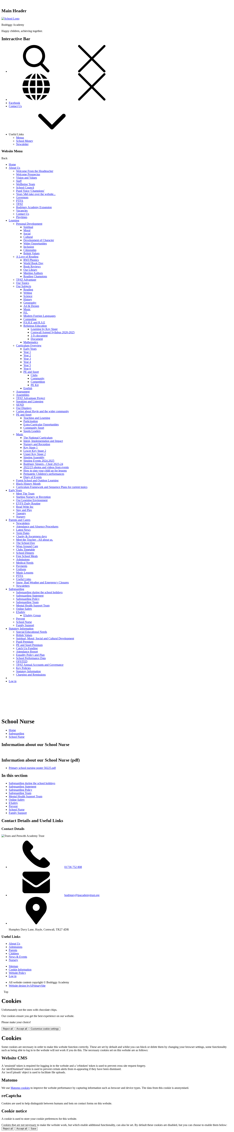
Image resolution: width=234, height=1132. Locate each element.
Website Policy (17, 972)
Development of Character (38, 240)
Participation (30, 421)
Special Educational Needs (31, 631)
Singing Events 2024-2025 (38, 460)
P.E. (25, 312)
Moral (26, 230)
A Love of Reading (27, 256)
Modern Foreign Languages (39, 315)
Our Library (30, 269)
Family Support (25, 625)
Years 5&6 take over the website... (36, 194)
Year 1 (27, 352)
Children (14, 953)
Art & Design (31, 306)
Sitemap (13, 966)
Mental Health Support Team (33, 605)
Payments (21, 566)
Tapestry (21, 513)
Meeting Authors (33, 273)
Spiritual (28, 227)
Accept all (21, 1028)
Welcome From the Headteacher (34, 171)
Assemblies (22, 394)
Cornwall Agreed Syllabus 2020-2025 (53, 332)
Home (12, 164)
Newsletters (23, 523)
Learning (14, 220)
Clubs (34, 375)
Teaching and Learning (36, 417)
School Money (24, 140)
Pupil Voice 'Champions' (30, 190)
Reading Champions (35, 276)
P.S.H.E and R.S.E (34, 322)
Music (27, 309)
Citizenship (29, 250)
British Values (31, 253)
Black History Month (28, 483)
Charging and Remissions (31, 674)
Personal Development (29, 223)
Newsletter (22, 144)
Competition (38, 381)
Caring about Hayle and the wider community (42, 411)
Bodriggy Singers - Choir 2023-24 (43, 464)
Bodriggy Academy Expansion (34, 207)
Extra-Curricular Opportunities (41, 424)
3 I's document (39, 335)
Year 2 (27, 355)
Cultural (28, 236)
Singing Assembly (33, 457)
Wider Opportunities (35, 243)
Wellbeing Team (25, 184)
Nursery (20, 516)
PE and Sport (31, 371)
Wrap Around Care (27, 546)
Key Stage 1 (30, 447)
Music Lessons (24, 572)
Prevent (20, 618)
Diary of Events (32, 477)
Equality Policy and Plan (30, 654)
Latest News (23, 529)
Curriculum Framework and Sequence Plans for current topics (51, 487)
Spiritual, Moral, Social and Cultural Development (45, 638)
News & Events (18, 956)
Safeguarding (16, 589)
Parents (13, 950)
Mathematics (30, 342)
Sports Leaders (32, 431)
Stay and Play (24, 510)
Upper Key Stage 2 (34, 454)
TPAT (19, 204)
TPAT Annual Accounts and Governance (39, 664)
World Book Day (33, 263)
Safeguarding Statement (30, 595)
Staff (19, 180)
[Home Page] (10, 18)
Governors (22, 197)
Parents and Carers (19, 519)
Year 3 (27, 358)
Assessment (23, 391)
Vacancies (22, 210)
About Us (14, 167)
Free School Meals (27, 556)
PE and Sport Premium (29, 645)
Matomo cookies (20, 1087)
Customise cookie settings (45, 1028)
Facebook (14, 102)
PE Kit (35, 385)
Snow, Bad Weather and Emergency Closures (42, 582)
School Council (25, 187)
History (27, 299)
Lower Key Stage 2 (34, 450)
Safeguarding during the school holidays (39, 592)
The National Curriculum (37, 437)
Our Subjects (23, 286)
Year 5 (27, 365)
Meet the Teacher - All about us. (34, 539)
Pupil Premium (24, 641)
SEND (20, 404)
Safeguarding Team (27, 602)
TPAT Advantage (26, 279)
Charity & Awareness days (31, 536)
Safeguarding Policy (27, 598)
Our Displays (23, 408)
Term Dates (22, 533)
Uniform (21, 569)
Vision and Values (26, 177)
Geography (29, 302)
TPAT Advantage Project (30, 398)
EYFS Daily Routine (28, 503)
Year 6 (27, 368)
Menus (20, 137)
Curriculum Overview (28, 345)
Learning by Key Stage (44, 329)
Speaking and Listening (29, 401)
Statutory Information (21, 628)
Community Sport (33, 427)
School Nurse (24, 622)
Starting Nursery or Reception (33, 496)
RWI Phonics (31, 259)
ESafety (20, 612)
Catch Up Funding (27, 648)
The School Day (25, 543)
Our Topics (22, 283)
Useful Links (23, 579)
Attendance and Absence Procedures (37, 526)
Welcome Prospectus (28, 174)
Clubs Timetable (25, 549)
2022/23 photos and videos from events (46, 467)
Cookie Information (20, 969)
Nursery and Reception (36, 444)
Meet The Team (25, 493)
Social (27, 233)
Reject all (8, 1028)
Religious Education (35, 325)
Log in (12, 681)
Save (33, 1128)
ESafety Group (32, 615)
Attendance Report (27, 651)
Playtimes (21, 217)
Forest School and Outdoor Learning (37, 480)
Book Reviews (32, 266)
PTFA (19, 200)
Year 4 (27, 361)
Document (37, 338)
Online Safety (24, 608)
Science (27, 296)
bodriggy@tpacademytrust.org (81, 895)
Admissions (23, 559)
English (27, 388)
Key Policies (23, 668)
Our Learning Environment (32, 500)
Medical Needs (24, 562)
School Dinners (25, 552)
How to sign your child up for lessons (45, 470)
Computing (29, 319)
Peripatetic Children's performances (43, 473)
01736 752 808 (73, 867)
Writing (27, 292)
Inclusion (28, 246)
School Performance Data (31, 658)
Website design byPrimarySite (27, 985)
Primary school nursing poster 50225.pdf (32, 767)
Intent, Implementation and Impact (43, 440)
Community (37, 378)
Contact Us (15, 106)
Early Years (30, 348)
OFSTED (21, 661)
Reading (28, 289)
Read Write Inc (24, 506)
